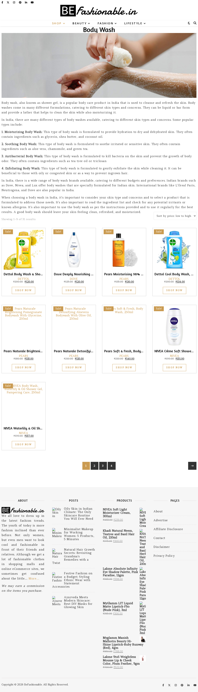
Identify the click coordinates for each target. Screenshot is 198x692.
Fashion (106, 23)
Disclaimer (162, 547)
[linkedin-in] (26, 2)
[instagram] (14, 2)
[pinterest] (20, 2)
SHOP (57, 23)
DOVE (74, 279)
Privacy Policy (164, 556)
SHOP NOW (23, 290)
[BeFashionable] (99, 12)
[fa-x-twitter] (8, 2)
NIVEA (174, 356)
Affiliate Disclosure (168, 529)
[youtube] (32, 2)
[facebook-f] (3, 2)
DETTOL (23, 279)
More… (34, 578)
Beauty (80, 23)
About (158, 511)
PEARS (124, 279)
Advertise (161, 520)
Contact (159, 538)
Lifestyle (133, 23)
